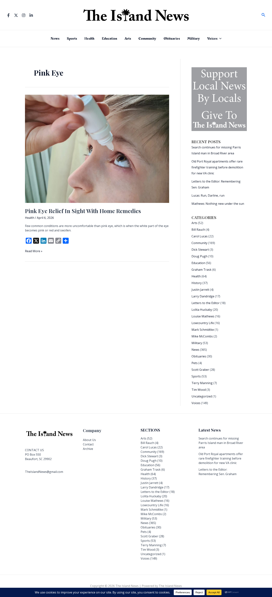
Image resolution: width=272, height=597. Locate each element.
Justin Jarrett (200, 290)
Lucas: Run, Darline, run (208, 195)
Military (193, 38)
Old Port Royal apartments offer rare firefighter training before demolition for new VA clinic (217, 167)
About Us (89, 440)
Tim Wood (199, 390)
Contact (88, 444)
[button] (263, 15)
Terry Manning (202, 383)
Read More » (33, 251)
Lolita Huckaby (202, 310)
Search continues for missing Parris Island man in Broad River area (221, 442)
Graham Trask (201, 270)
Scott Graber (200, 370)
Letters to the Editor (206, 303)
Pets (195, 363)
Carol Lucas (200, 236)
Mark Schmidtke (203, 330)
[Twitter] (16, 15)
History (197, 283)
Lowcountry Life (203, 323)
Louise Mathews (203, 316)
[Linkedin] (31, 15)
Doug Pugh (199, 256)
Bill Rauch (198, 230)
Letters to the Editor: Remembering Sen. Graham (217, 471)
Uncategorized (202, 396)
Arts (128, 38)
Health (89, 38)
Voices (212, 38)
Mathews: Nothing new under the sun (218, 204)
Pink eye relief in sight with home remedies (83, 211)
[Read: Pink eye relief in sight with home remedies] (97, 148)
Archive (88, 449)
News (55, 38)
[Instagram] (24, 15)
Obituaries (172, 38)
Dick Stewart (200, 250)
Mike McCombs (202, 336)
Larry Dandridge (203, 296)
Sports (72, 38)
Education (109, 38)
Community (147, 38)
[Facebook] (8, 15)
